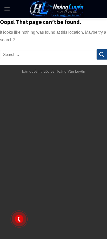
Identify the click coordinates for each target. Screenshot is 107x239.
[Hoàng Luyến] (56, 9)
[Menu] (7, 9)
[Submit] (102, 54)
